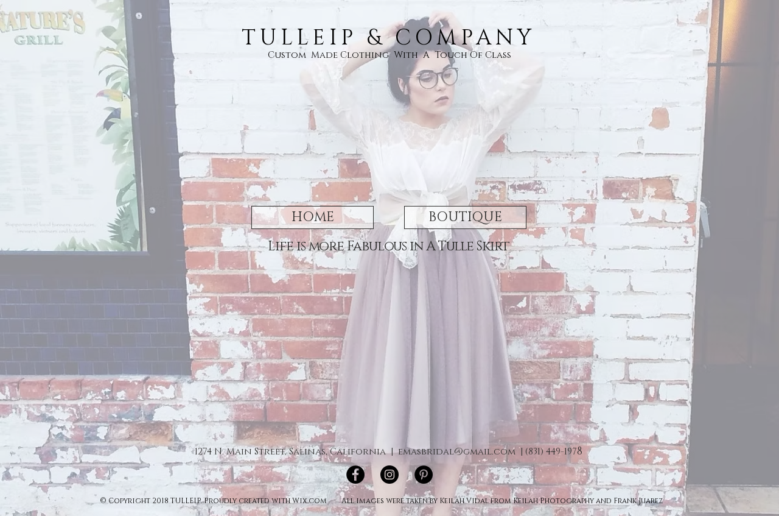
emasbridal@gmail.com (456, 451)
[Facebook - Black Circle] (355, 474)
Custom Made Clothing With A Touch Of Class (389, 55)
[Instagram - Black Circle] (389, 474)
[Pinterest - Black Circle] (423, 474)
